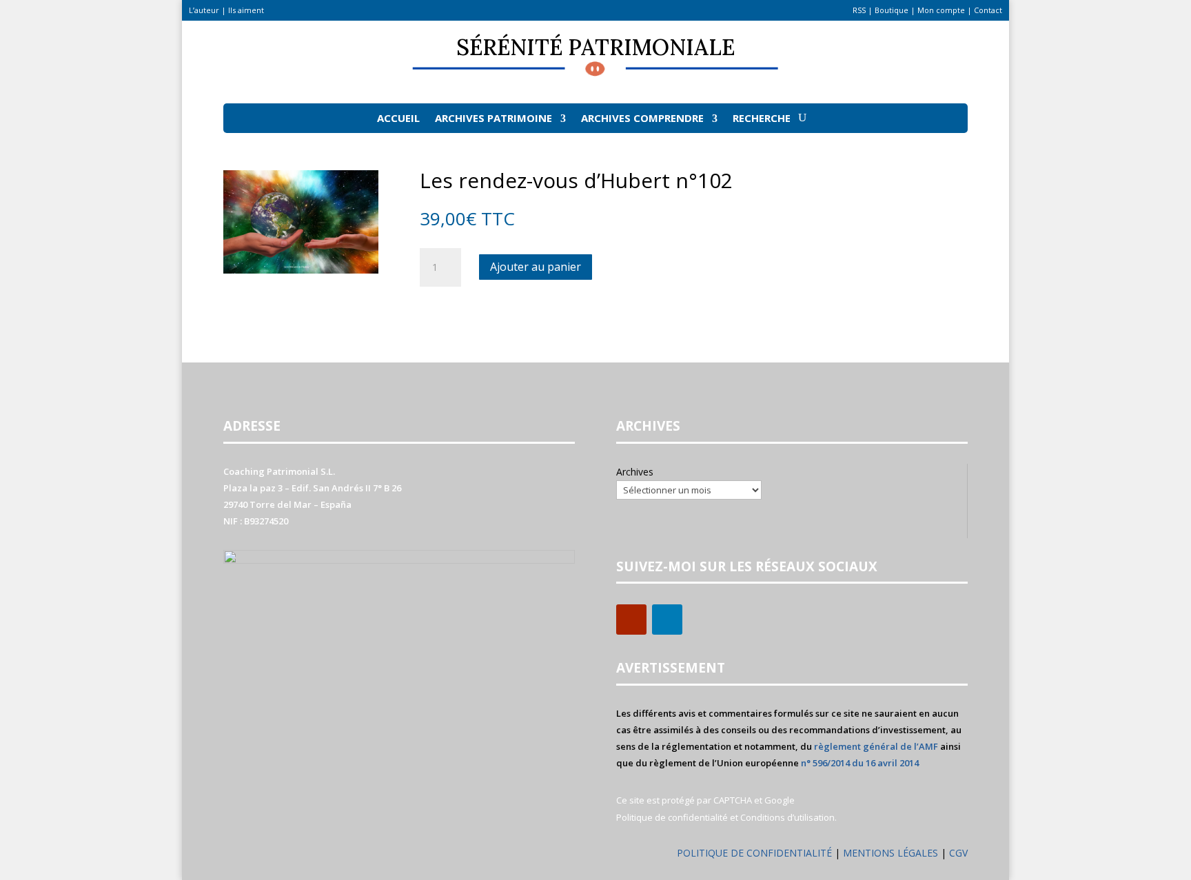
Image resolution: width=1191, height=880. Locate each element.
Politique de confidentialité (672, 817)
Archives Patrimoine (493, 118)
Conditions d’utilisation (787, 817)
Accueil (398, 118)
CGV (958, 852)
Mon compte (941, 10)
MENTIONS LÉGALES (892, 852)
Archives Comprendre (642, 118)
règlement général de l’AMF (876, 746)
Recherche (762, 118)
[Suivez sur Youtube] (631, 619)
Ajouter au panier (535, 266)
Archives (634, 471)
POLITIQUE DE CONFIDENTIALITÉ (754, 852)
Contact (988, 10)
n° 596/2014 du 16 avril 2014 (860, 763)
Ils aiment (246, 10)
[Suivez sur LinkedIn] (667, 619)
